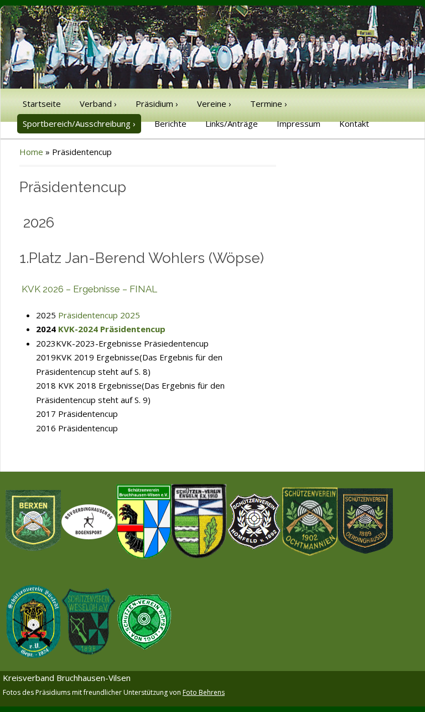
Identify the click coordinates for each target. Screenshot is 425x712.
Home (31, 151)
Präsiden (75, 413)
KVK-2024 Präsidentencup (111, 328)
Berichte (170, 123)
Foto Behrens (204, 692)
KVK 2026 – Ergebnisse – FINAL (89, 289)
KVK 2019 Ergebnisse (97, 357)
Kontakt (354, 123)
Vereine (214, 103)
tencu (102, 413)
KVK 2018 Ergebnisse (100, 385)
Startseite (42, 103)
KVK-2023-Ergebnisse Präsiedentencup (132, 343)
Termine (268, 103)
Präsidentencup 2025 (99, 315)
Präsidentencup (88, 428)
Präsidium (157, 103)
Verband (98, 103)
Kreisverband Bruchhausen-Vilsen (67, 677)
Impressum (298, 123)
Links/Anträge (231, 123)
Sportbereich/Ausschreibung (79, 123)
